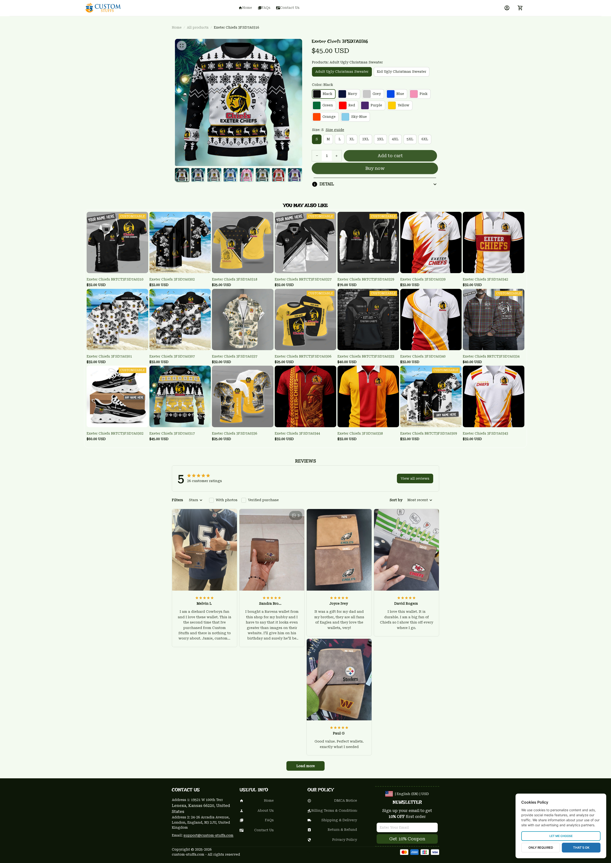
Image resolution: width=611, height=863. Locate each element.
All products (198, 27)
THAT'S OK (581, 847)
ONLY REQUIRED (540, 847)
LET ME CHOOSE (561, 836)
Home (177, 27)
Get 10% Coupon (407, 838)
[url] (208, 835)
